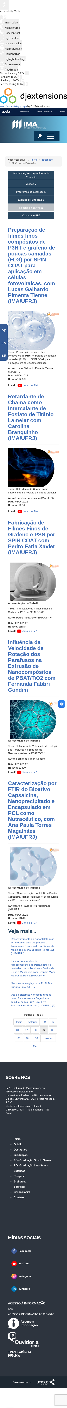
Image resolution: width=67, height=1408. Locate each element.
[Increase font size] (21, 77)
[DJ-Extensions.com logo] (33, 102)
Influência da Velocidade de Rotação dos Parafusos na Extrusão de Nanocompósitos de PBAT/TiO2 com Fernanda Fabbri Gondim (32, 666)
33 (35, 1030)
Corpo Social (22, 1191)
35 (52, 1030)
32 (26, 1030)
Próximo (48, 1038)
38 (36, 1038)
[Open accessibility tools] (4, 5)
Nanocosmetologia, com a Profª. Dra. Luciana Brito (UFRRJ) (32, 985)
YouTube (24, 1263)
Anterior (32, 1021)
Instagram (25, 1276)
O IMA (18, 1144)
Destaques (20, 1149)
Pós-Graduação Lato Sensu (31, 1165)
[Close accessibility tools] (5, 17)
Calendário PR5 (31, 215)
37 (27, 1038)
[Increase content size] (28, 73)
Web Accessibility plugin (13, 106)
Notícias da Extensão (31, 207)
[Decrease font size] (18, 77)
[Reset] (1, 17)
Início (19, 1021)
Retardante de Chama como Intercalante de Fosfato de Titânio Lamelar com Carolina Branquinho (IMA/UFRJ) (31, 417)
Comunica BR (24, 112)
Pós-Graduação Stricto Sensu (32, 1160)
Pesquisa (19, 1176)
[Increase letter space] (27, 84)
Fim (35, 1046)
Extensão (19, 1170)
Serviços (19, 1186)
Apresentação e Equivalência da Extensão (31, 175)
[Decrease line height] (20, 80)
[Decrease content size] (26, 73)
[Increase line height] (23, 80)
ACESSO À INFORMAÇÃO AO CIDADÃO (31, 1314)
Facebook (25, 1250)
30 (53, 1021)
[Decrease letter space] (24, 84)
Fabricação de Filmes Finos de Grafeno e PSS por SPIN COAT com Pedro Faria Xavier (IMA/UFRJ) (31, 537)
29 (44, 1021)
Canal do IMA (30, 385)
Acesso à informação (44, 112)
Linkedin (24, 1288)
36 (19, 1038)
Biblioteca (20, 1181)
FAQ (10, 1308)
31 (17, 1030)
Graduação (21, 1154)
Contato (19, 1197)
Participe (63, 112)
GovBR (6, 111)
